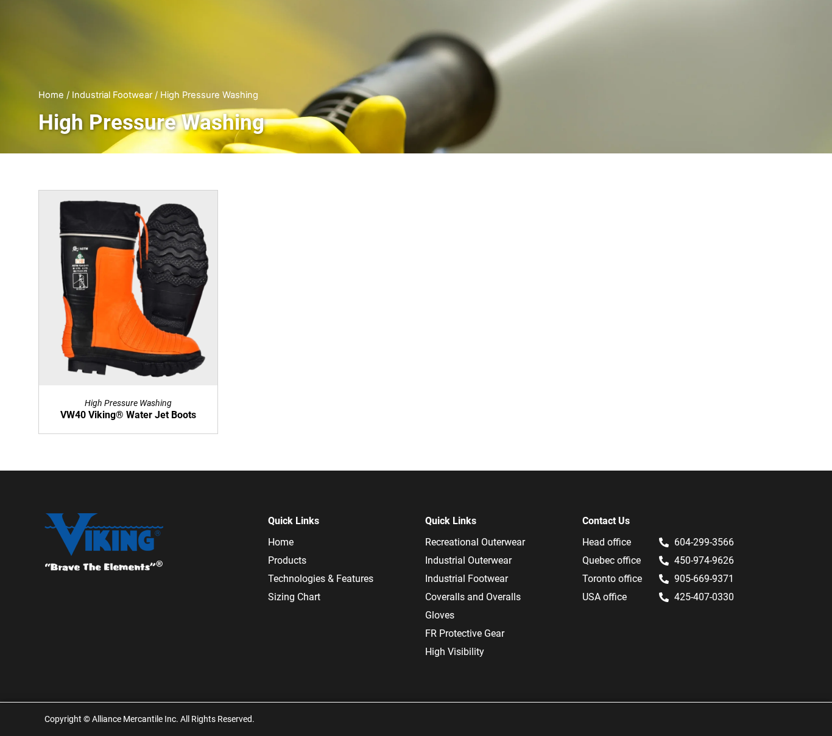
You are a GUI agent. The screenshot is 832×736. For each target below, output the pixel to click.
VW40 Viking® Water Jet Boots (128, 415)
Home (51, 94)
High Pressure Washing (128, 403)
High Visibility (454, 651)
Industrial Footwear (112, 94)
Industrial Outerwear (468, 560)
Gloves (439, 615)
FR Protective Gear (464, 633)
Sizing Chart (294, 597)
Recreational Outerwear (475, 542)
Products (287, 560)
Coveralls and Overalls (473, 597)
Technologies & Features (320, 578)
